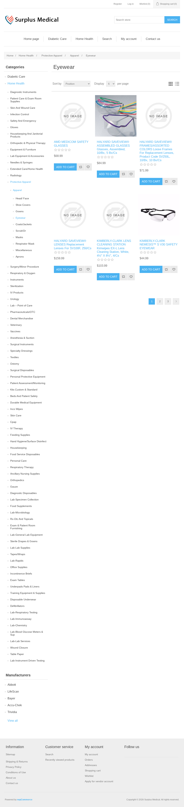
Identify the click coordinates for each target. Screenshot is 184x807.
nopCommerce (24, 799)
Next (176, 301)
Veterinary (16, 324)
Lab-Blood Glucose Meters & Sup (26, 633)
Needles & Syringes (21, 162)
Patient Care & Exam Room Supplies (26, 100)
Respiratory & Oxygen (22, 273)
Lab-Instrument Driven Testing (27, 660)
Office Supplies (18, 567)
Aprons (20, 256)
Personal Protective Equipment (27, 376)
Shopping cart (93, 770)
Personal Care (18, 460)
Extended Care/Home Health (26, 168)
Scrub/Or (21, 230)
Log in (131, 4)
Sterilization (16, 286)
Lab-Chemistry (18, 625)
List (177, 84)
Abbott (12, 684)
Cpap (13, 421)
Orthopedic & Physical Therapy (27, 143)
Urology (14, 299)
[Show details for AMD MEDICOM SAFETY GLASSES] (73, 116)
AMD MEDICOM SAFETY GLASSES (71, 143)
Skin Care (15, 415)
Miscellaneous (24, 250)
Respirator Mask (25, 243)
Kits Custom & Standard (23, 389)
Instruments (17, 279)
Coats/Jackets (24, 224)
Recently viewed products (59, 759)
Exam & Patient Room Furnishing (22, 527)
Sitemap (10, 754)
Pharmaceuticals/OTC (22, 312)
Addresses (91, 765)
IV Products (16, 292)
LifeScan (13, 691)
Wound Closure (19, 647)
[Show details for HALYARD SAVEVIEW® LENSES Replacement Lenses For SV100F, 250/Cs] (73, 215)
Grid (170, 84)
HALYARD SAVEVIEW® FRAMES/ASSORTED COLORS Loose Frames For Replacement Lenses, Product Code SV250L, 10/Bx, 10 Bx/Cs (157, 151)
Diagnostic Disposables (23, 493)
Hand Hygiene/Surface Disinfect (28, 441)
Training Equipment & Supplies (27, 593)
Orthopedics (17, 480)
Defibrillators (17, 605)
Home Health (84, 39)
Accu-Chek (15, 705)
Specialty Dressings (21, 350)
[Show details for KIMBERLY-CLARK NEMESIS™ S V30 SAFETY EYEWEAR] (158, 215)
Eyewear (21, 217)
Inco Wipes (16, 409)
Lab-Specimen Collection (24, 499)
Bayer (11, 698)
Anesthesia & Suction (22, 337)
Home (10, 55)
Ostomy (14, 363)
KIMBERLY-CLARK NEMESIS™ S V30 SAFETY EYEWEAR (159, 244)
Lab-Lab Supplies (20, 547)
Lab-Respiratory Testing (23, 612)
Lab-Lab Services (20, 641)
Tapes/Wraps (17, 554)
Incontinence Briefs (21, 573)
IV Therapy (16, 428)
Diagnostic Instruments (23, 92)
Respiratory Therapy (22, 467)
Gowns (20, 211)
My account (129, 39)
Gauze (14, 486)
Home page (31, 39)
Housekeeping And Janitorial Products (26, 135)
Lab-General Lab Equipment (26, 534)
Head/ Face (22, 198)
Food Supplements (21, 506)
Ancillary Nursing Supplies (25, 473)
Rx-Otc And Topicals (21, 519)
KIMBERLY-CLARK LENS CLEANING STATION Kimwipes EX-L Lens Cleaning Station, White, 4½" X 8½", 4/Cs (114, 248)
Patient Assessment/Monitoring (27, 383)
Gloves (14, 127)
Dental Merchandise (21, 318)
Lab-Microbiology (20, 512)
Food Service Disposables (25, 454)
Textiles (14, 357)
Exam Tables (17, 580)
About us (11, 777)
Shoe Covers (23, 204)
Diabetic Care (57, 39)
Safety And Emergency (23, 120)
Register (118, 4)
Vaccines (15, 331)
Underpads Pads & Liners (24, 586)
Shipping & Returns (17, 761)
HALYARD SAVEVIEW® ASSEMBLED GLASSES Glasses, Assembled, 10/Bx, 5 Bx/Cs (113, 147)
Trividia (12, 712)
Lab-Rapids (16, 560)
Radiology (16, 175)
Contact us (153, 39)
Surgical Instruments (22, 344)
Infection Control (19, 114)
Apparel (17, 190)
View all (13, 720)
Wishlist (89, 775)
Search (107, 39)
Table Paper (17, 654)
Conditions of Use (16, 772)
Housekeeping (18, 447)
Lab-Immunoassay (20, 618)
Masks (19, 237)
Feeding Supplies (20, 434)
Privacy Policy (13, 766)
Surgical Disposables (22, 370)
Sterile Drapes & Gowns (23, 541)
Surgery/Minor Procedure (24, 266)
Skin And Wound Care (22, 107)
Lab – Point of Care (21, 305)
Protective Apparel (20, 181)
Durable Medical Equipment (26, 402)
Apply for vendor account (99, 781)
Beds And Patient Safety (24, 396)
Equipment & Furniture (23, 149)
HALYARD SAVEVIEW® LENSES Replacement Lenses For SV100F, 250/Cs (72, 244)
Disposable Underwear (23, 599)
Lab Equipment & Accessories (27, 156)
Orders (89, 759)
